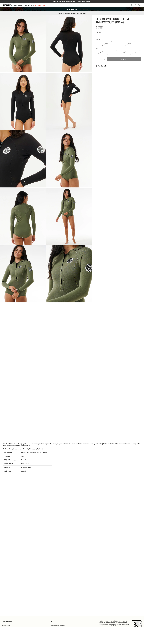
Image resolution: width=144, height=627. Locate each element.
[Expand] (142, 9)
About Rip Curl (6, 626)
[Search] (132, 5)
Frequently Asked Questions (58, 626)
